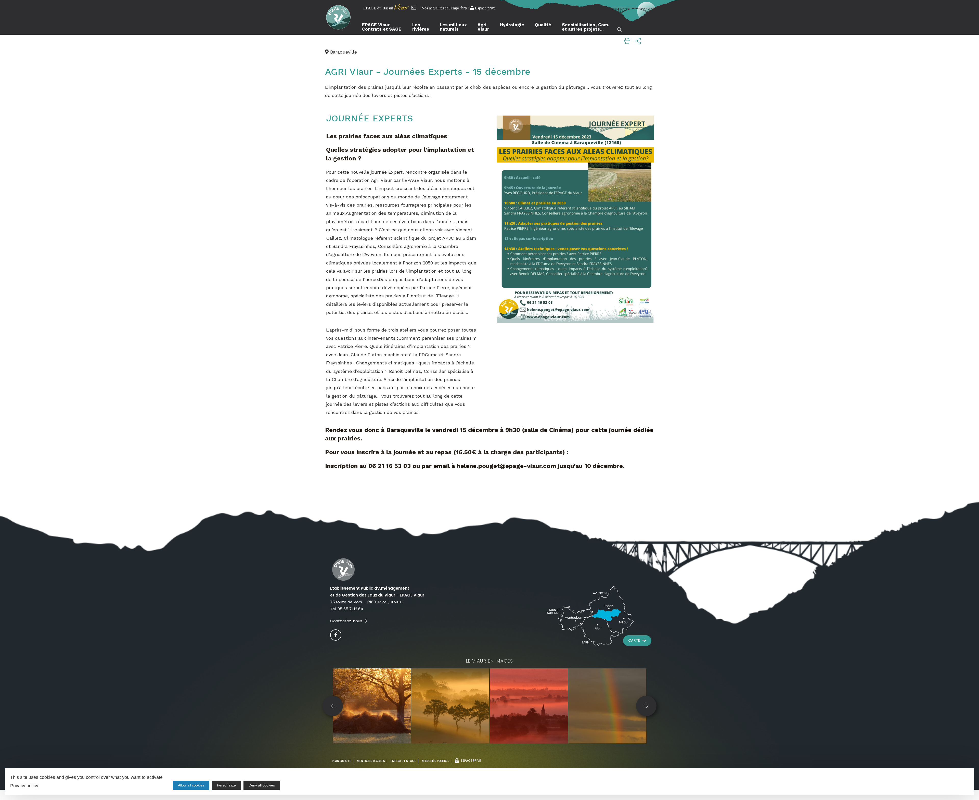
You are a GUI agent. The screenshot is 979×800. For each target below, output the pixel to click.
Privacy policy (24, 785)
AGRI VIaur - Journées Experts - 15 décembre (427, 71)
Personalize (226, 785)
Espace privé (485, 7)
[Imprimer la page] (627, 41)
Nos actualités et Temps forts (444, 7)
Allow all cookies (191, 785)
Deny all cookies (262, 785)
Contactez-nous (346, 621)
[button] (333, 706)
